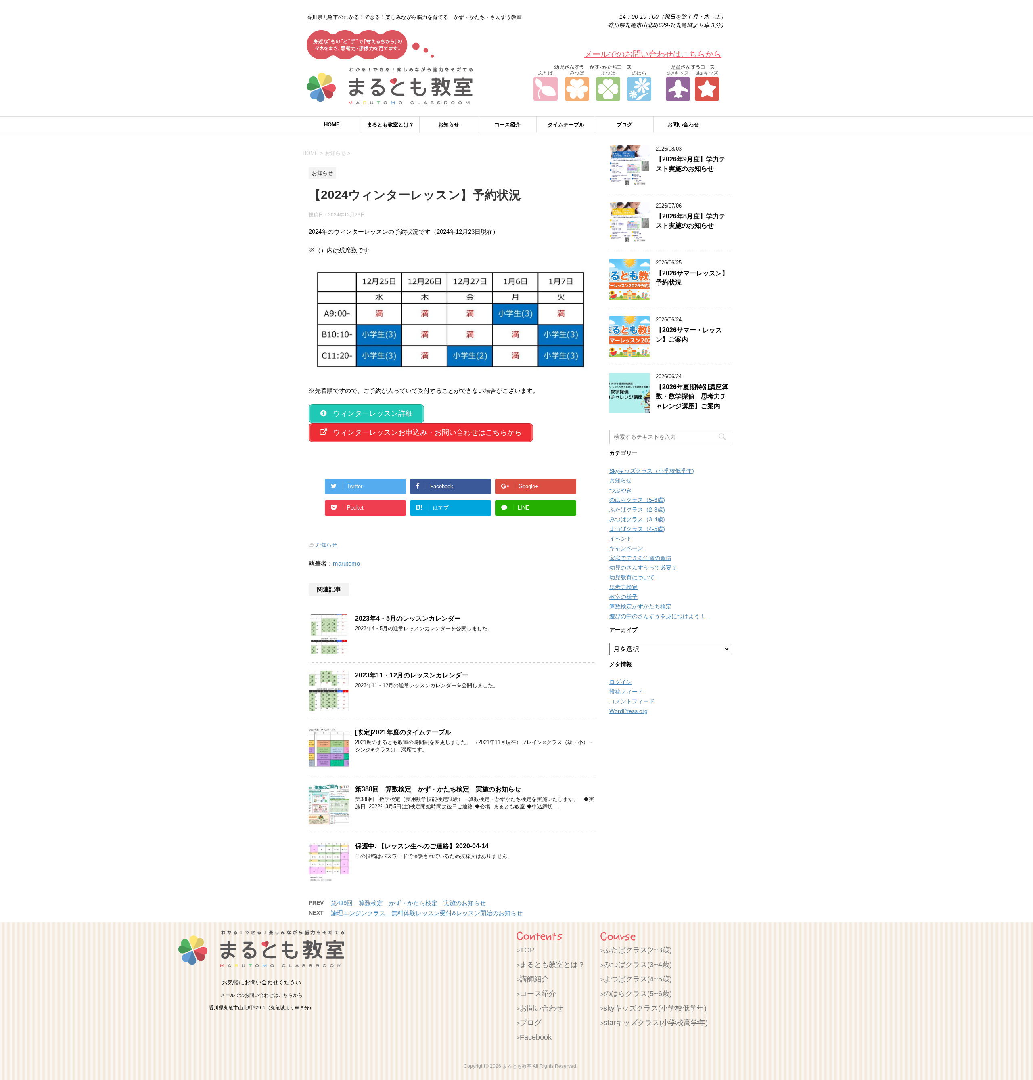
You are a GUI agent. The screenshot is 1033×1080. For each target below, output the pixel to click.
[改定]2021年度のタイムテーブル (403, 732)
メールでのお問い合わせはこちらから (652, 54)
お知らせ (448, 125)
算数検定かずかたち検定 (640, 606)
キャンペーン (626, 548)
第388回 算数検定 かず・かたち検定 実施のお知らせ (438, 789)
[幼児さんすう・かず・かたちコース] (592, 64)
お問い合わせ (683, 125)
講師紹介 (534, 979)
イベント (620, 538)
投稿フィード (626, 691)
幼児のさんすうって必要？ (643, 567)
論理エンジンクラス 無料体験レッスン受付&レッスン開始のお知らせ (427, 913)
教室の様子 (623, 596)
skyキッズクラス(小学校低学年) (655, 1008)
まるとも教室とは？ (390, 125)
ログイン (620, 682)
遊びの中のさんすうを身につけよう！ (657, 616)
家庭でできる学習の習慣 (640, 558)
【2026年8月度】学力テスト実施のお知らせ (691, 221)
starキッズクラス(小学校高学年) (656, 1023)
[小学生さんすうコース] (692, 64)
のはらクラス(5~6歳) (638, 994)
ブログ (624, 125)
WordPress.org (628, 711)
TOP (527, 950)
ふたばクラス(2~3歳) (638, 950)
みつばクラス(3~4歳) (638, 964)
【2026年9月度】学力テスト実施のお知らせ (691, 164)
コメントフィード (632, 701)
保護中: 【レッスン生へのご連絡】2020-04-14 (422, 846)
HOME (332, 125)
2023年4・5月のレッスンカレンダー (408, 618)
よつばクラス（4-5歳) (637, 529)
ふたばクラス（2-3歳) (637, 509)
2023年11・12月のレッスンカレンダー (411, 675)
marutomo (346, 563)
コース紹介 (507, 125)
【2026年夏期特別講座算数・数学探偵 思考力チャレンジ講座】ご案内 (692, 396)
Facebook (536, 1037)
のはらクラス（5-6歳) (637, 500)
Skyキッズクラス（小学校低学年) (651, 471)
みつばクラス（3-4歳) (637, 519)
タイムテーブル (566, 125)
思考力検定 (623, 587)
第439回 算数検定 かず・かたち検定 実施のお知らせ (408, 903)
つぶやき (620, 490)
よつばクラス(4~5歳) (638, 979)
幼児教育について (632, 577)
